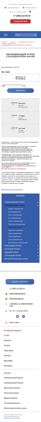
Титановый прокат (12, 255)
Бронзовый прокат (13, 246)
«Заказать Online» (7, 179)
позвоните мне (20, 21)
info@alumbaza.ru (31, 7)
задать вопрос (20, 282)
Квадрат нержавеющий (15, 209)
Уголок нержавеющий (15, 239)
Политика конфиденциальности (11, 416)
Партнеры (8, 351)
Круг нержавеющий (14, 212)
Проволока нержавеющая (16, 224)
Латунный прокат (12, 249)
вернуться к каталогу (12, 190)
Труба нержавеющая (15, 233)
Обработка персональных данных (12, 418)
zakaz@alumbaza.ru (13, 7)
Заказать (20, 90)
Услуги (7, 345)
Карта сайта (14, 322)
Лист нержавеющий (14, 218)
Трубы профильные (14, 236)
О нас (6, 335)
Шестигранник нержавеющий (17, 242)
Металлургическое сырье (16, 259)
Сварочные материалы (15, 230)
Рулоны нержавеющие (15, 227)
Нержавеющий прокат (14, 205)
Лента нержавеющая (15, 215)
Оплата (7, 356)
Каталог (7, 340)
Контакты (8, 366)
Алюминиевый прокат (14, 202)
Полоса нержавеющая (15, 221)
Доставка (8, 361)
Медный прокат (11, 252)
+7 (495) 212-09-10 (21, 16)
